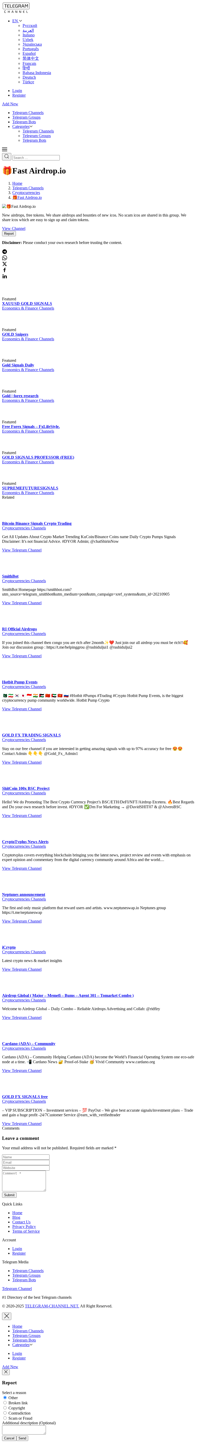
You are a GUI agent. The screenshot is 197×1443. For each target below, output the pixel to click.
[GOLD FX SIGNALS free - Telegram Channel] (12, 1092)
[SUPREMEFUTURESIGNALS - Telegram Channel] (27, 483)
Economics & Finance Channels (28, 308)
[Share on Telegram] (4, 253)
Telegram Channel (17, 1288)
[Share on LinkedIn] (4, 277)
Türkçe (28, 82)
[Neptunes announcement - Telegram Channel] (12, 890)
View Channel (13, 228)
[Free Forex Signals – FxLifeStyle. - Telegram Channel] (27, 422)
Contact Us (21, 1222)
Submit (9, 1195)
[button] (4, 150)
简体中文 (31, 58)
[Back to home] (16, 12)
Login (17, 90)
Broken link (17, 1403)
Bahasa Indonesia (37, 72)
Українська (32, 44)
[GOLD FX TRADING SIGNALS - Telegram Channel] (12, 730)
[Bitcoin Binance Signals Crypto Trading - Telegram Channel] (12, 519)
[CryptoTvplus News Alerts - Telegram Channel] (12, 837)
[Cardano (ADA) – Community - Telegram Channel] (12, 1039)
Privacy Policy (24, 1226)
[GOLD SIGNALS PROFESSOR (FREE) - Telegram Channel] (27, 453)
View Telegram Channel (22, 550)
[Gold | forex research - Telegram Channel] (27, 391)
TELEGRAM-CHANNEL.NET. (52, 1306)
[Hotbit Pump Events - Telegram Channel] (12, 677)
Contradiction (19, 1413)
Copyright (16, 1408)
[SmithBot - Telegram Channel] (12, 571)
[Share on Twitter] (4, 265)
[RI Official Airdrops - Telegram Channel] (12, 624)
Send (22, 1438)
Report (9, 234)
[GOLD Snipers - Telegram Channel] (27, 330)
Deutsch (29, 77)
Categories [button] (20, 126)
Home (17, 1213)
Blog (16, 1217)
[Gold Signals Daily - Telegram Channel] (27, 360)
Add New (10, 104)
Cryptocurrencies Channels (24, 528)
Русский (30, 25)
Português (31, 49)
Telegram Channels (28, 112)
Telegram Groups (26, 117)
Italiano (29, 35)
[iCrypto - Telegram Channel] (12, 942)
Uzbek (28, 39)
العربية (28, 30)
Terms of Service (26, 1231)
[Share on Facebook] (4, 271)
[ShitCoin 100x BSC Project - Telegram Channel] (12, 784)
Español (29, 53)
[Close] (6, 1316)
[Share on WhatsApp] (4, 259)
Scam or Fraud (19, 1418)
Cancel (9, 1438)
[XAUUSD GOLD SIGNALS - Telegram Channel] (27, 299)
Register (19, 95)
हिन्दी (26, 68)
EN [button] (15, 21)
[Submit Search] (6, 156)
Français (29, 63)
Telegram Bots (24, 122)
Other (12, 1398)
